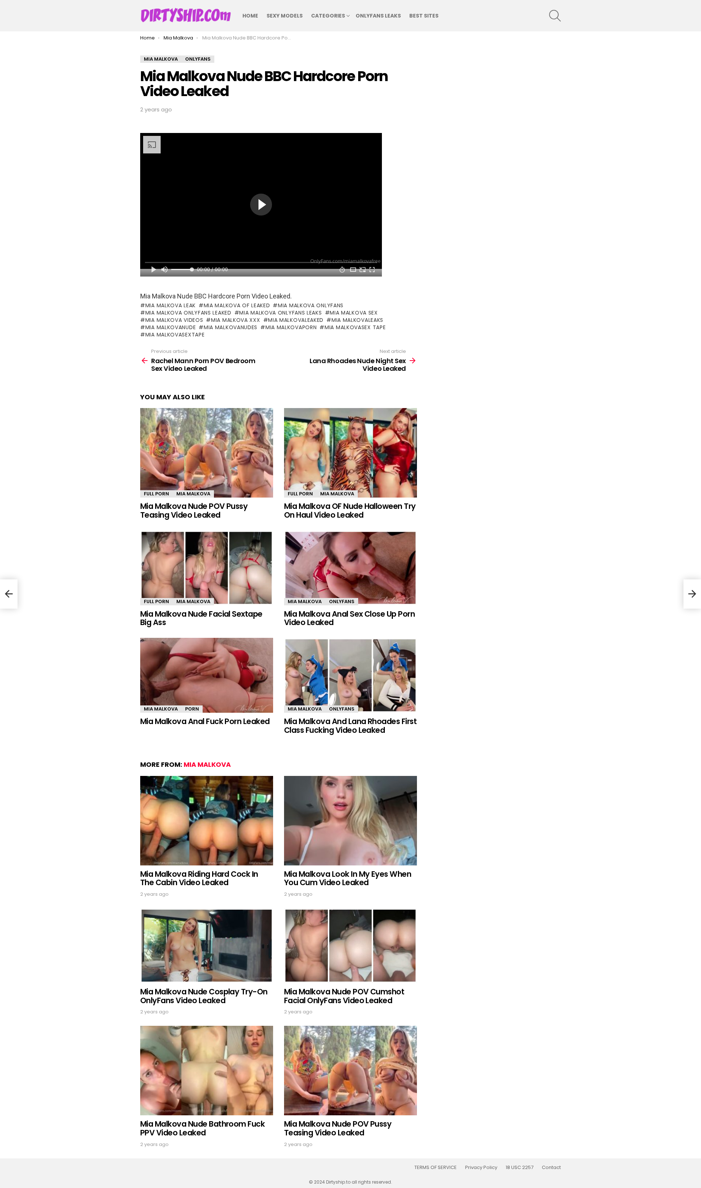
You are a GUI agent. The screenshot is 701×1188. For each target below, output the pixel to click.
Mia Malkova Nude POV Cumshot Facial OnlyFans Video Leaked (344, 996)
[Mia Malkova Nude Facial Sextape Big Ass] (206, 567)
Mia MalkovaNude (170, 327)
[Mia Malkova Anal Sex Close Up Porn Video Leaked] (350, 567)
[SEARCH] (555, 16)
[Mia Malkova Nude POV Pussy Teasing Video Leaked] (206, 453)
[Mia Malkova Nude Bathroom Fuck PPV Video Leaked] (206, 1070)
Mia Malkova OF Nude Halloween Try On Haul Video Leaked (350, 510)
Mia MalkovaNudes (230, 327)
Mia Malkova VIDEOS (174, 320)
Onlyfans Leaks (378, 15)
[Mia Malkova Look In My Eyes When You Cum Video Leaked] (350, 820)
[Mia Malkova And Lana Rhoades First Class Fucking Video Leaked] (350, 675)
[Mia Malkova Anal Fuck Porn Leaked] (206, 675)
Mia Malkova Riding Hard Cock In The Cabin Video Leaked (199, 878)
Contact (551, 1167)
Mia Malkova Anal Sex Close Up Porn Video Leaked (349, 618)
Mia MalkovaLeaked (295, 320)
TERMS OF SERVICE (435, 1167)
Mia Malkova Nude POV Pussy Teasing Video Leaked (194, 510)
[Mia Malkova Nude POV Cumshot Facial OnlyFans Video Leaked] (350, 945)
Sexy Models (285, 15)
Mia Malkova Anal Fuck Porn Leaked (205, 721)
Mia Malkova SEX (354, 312)
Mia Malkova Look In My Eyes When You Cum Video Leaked (347, 878)
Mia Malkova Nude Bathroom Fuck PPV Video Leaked (202, 1128)
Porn (192, 708)
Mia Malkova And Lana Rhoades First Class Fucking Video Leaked (350, 725)
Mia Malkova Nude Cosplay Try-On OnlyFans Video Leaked (204, 996)
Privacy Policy (481, 1167)
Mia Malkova (193, 493)
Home (250, 15)
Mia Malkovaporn (291, 327)
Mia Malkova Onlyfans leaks (280, 312)
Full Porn (156, 493)
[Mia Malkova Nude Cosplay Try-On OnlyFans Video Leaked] (206, 945)
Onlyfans (342, 601)
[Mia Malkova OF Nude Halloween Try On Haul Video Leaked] (350, 453)
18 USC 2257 (519, 1167)
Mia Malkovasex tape (355, 327)
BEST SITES (423, 15)
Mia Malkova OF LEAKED (237, 305)
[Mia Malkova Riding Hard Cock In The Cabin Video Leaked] (206, 820)
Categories (328, 15)
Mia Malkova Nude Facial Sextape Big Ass (201, 618)
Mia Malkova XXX (235, 320)
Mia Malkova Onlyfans (311, 305)
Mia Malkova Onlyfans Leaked (188, 312)
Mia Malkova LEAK (170, 305)
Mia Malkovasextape (174, 334)
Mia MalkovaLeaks (357, 320)
